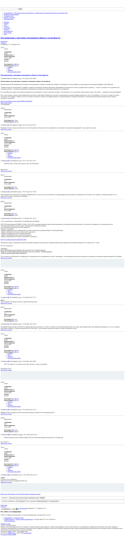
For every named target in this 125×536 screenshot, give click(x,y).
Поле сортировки (31, 501)
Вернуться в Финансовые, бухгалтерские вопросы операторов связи (20, 494)
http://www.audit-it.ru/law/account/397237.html (13, 239)
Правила (6, 22)
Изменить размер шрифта (11, 14)
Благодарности (8, 31)
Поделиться (23, 508)
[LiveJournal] (18, 509)
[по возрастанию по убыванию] (54, 501)
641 (15, 65)
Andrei (2, 108)
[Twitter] (13, 509)
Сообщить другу (9, 16)
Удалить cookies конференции (24, 519)
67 (13, 55)
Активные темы (18, 518)
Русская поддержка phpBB (8, 534)
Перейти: (4, 497)
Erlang (2, 47)
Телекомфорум (8, 13)
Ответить (3, 43)
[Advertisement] (62, 262)
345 (15, 122)
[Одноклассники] (15, 509)
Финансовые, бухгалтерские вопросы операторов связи (51, 13)
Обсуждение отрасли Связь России (24, 13)
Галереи (6, 26)
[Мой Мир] (17, 509)
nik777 (2, 175)
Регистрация (7, 32)
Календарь (7, 28)
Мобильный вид (9, 19)
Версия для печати (9, 17)
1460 (15, 64)
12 (15, 188)
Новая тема (4, 41)
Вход (5, 34)
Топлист (6, 29)
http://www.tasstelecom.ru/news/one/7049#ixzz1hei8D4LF (16, 101)
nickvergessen (27, 533)
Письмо (6, 23)
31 (14, 120)
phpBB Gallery (11, 533)
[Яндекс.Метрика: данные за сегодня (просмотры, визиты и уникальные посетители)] (9, 521)
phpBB (9, 531)
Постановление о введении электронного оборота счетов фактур (30, 38)
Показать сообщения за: (9, 501)
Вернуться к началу (6, 102)
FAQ (5, 25)
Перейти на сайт (5, 524)
